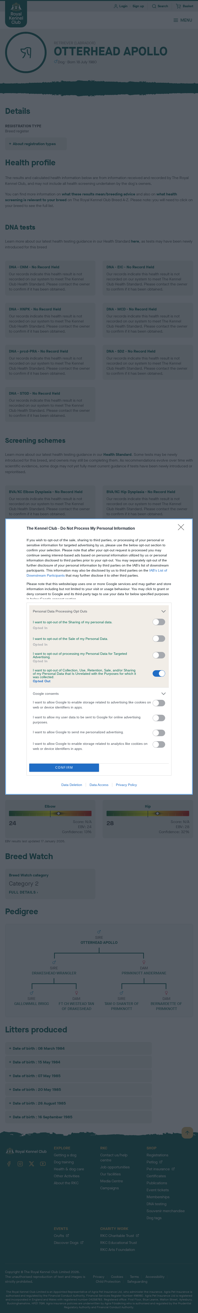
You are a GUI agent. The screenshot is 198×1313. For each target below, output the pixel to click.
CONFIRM (64, 767)
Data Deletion (71, 785)
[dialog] (99, 656)
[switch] (159, 622)
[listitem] (99, 611)
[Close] (182, 528)
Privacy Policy (126, 785)
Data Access (99, 785)
